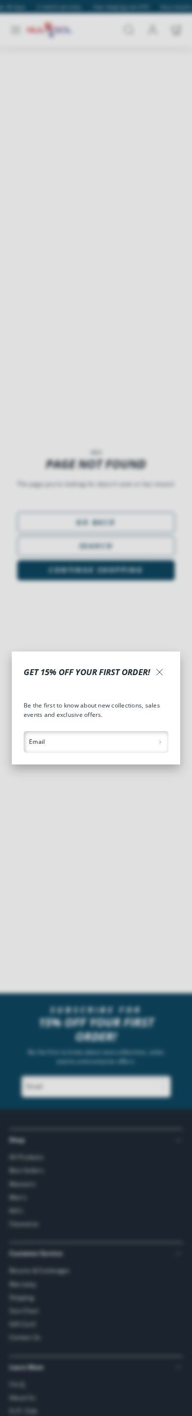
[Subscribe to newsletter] (160, 742)
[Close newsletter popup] (159, 672)
